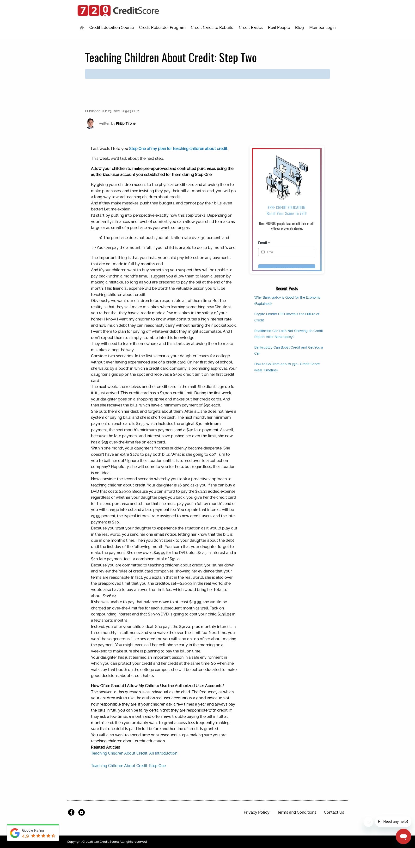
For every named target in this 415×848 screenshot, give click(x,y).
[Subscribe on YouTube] (82, 812)
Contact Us (334, 812)
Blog (299, 27)
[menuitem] (81, 27)
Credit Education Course (111, 27)
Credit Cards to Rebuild (212, 27)
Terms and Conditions (296, 812)
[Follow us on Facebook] (72, 812)
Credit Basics (251, 27)
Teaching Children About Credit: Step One (128, 765)
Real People (279, 27)
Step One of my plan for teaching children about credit (178, 148)
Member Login (322, 27)
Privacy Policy (256, 812)
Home (81, 27)
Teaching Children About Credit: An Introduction (134, 753)
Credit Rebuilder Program (162, 27)
